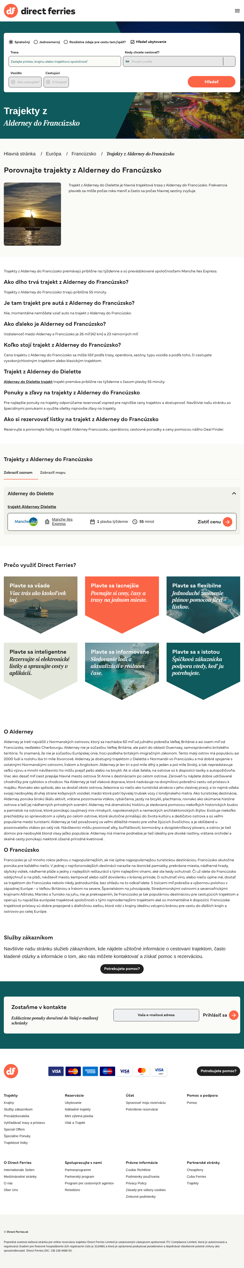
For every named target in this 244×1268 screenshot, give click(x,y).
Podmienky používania (142, 1176)
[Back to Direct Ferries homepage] (39, 11)
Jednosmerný (49, 42)
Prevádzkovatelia (16, 1116)
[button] (122, 493)
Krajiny (9, 1103)
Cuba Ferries (196, 1176)
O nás (8, 1183)
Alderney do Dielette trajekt (28, 382)
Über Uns (11, 1190)
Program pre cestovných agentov (89, 1183)
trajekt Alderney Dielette (32, 506)
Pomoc (192, 1103)
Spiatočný (22, 42)
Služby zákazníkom (18, 1109)
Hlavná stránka (20, 154)
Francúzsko (83, 154)
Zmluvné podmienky (141, 1196)
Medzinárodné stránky (20, 1176)
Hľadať (212, 81)
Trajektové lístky (16, 1143)
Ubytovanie (73, 1103)
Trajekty (192, 1183)
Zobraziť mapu (53, 473)
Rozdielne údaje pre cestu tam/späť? (97, 42)
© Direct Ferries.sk (16, 1231)
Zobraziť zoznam (18, 473)
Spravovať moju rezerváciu (146, 1103)
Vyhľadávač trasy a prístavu (24, 1123)
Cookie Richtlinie (138, 1170)
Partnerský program (79, 1176)
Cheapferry (195, 1170)
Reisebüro (72, 1190)
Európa (53, 154)
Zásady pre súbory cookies (146, 1190)
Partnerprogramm (78, 1170)
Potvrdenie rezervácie (142, 1109)
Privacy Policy (136, 1183)
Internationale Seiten (19, 1170)
